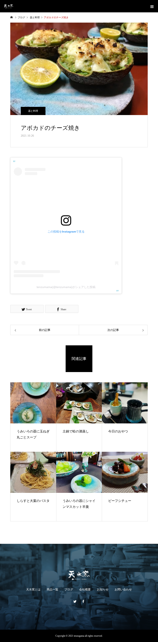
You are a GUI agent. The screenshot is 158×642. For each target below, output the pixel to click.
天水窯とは (33, 589)
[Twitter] (75, 601)
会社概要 (85, 589)
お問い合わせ (123, 589)
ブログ (68, 589)
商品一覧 (52, 589)
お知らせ (102, 589)
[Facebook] (83, 601)
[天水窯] (79, 575)
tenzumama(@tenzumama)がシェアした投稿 (66, 287)
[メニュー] (152, 6)
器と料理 (33, 110)
